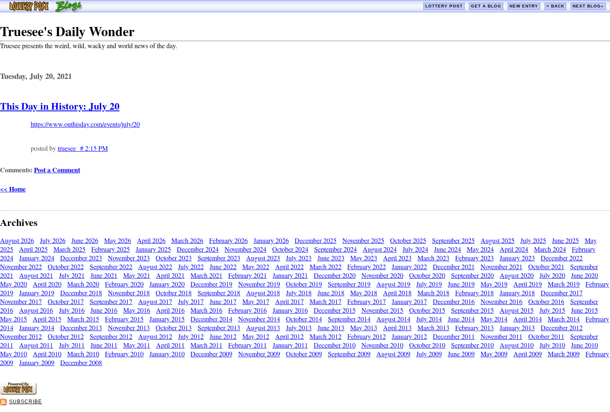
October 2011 (546, 336)
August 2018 (263, 292)
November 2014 (259, 318)
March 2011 (206, 345)
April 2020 (47, 284)
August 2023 (263, 257)
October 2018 (174, 292)
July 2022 (191, 266)
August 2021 (36, 275)
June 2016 (103, 310)
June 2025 (565, 240)
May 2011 (136, 345)
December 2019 (211, 284)
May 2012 (255, 336)
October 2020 (427, 275)
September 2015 (472, 310)
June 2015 (584, 310)
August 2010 (517, 345)
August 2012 (155, 336)
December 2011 (454, 336)
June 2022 (223, 266)
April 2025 (33, 249)
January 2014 (36, 327)
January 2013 (517, 327)
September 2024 (335, 249)
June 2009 (461, 353)
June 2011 (103, 345)
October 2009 (304, 353)
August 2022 (155, 266)
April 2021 (170, 275)
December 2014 (211, 318)
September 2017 (111, 301)
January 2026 (271, 240)
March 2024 (550, 249)
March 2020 (83, 284)
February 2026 (228, 240)
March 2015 (83, 318)
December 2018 (81, 292)
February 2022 (366, 266)
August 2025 (498, 240)
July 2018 (299, 292)
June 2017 (223, 301)
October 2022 (66, 266)
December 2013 (81, 327)
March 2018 (433, 292)
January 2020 (167, 284)
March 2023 (433, 257)
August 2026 (17, 240)
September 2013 (219, 327)
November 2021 (501, 266)
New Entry (524, 6)
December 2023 (81, 257)
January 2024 (36, 257)
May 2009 (494, 353)
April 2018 (397, 292)
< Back (555, 6)
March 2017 (326, 301)
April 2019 (527, 284)
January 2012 (409, 336)
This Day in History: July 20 (60, 105)
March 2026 (187, 240)
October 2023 (174, 257)
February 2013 (474, 327)
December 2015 (335, 310)
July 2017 (191, 301)
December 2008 (81, 362)
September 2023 (219, 257)
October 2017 (66, 301)
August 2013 (263, 327)
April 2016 (170, 310)
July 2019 (429, 284)
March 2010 (83, 353)
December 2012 (562, 327)
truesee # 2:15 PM (83, 148)
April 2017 (289, 301)
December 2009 (211, 353)
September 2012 (111, 336)
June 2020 (584, 275)
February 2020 (124, 284)
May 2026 (117, 240)
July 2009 (429, 353)
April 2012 (289, 336)
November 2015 (382, 310)
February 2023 (474, 257)
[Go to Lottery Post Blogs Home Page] (46, 9)
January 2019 (36, 292)
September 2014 (349, 318)
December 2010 (335, 345)
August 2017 (155, 301)
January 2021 (290, 275)
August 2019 (393, 284)
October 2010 (427, 345)
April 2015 (47, 318)
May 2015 (13, 318)
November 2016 (501, 301)
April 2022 (289, 266)
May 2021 (136, 275)
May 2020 (13, 284)
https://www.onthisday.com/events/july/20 (85, 124)
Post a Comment (57, 169)
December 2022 (562, 257)
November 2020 (382, 275)
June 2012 (223, 336)
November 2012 (21, 336)
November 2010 (382, 345)
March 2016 (206, 310)
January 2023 (517, 257)
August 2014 (393, 318)
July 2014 (429, 318)
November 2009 (259, 353)
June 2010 (584, 345)
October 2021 (546, 266)
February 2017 (366, 301)
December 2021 (454, 266)
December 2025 (316, 240)
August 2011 (36, 345)
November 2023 (129, 257)
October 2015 (427, 310)
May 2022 (255, 266)
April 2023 (397, 257)
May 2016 (136, 310)
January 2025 (153, 249)
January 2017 (409, 301)
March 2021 (206, 275)
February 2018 (474, 292)
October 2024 (290, 249)
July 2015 (552, 310)
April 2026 (151, 240)
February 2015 (124, 318)
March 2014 (564, 318)
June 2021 (103, 275)
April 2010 (47, 353)
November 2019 (259, 284)
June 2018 (330, 292)
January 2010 (167, 353)
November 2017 (21, 301)
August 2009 (393, 353)
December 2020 (335, 275)
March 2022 (326, 266)
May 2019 (494, 284)
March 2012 (326, 336)
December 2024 (198, 249)
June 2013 (330, 327)
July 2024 (415, 249)
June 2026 (84, 240)
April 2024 (514, 249)
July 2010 (552, 345)
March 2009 (564, 353)
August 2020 (517, 275)
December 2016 (454, 301)
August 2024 (380, 249)
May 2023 (363, 257)
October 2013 (174, 327)
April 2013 (397, 327)
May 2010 (13, 353)
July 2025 (533, 240)
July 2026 (53, 240)
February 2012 (366, 336)
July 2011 (72, 345)
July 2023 (299, 257)
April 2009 (527, 353)
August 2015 (517, 310)
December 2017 (562, 292)
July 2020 (552, 275)
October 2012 (66, 336)
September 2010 (472, 345)
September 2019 (349, 284)
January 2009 (36, 362)
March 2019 (564, 284)
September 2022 (111, 266)
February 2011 (247, 345)
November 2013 (129, 327)
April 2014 (527, 318)
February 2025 (110, 249)
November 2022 (21, 266)
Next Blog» (588, 6)
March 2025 (69, 249)
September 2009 (349, 353)
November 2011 (501, 336)
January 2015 (167, 318)
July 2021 (72, 275)
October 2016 (546, 301)
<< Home (13, 189)
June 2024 (447, 249)
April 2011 (170, 345)
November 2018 (129, 292)
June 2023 (330, 257)
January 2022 (409, 266)
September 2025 (453, 240)
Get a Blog (486, 6)
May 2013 (363, 327)
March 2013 (433, 327)
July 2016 (72, 310)
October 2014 (304, 318)
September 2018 (219, 292)
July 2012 (191, 336)
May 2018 (363, 292)
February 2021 (247, 275)
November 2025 (363, 240)
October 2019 (304, 284)
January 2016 (290, 310)
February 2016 (247, 310)
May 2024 (480, 249)
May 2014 (494, 318)
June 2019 (461, 284)
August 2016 (36, 310)
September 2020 (472, 275)
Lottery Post (444, 6)
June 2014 (461, 318)
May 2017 (255, 301)
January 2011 (290, 345)
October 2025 (408, 240)
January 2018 (517, 292)
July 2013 (299, 327)
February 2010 (124, 353)
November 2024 (245, 249)
